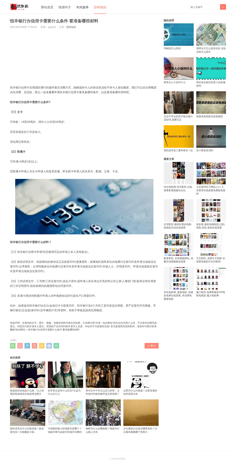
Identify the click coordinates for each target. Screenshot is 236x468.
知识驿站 (20, 329)
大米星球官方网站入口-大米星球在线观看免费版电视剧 (210, 190)
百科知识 (100, 7)
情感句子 (65, 7)
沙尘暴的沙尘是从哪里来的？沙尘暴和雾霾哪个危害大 (140, 430)
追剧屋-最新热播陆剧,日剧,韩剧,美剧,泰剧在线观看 (210, 225)
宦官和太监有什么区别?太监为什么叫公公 (64, 392)
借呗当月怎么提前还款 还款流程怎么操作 (211, 49)
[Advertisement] (84, 57)
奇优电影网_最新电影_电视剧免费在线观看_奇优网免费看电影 (178, 295)
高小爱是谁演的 (204, 150)
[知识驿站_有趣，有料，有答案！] (19, 6)
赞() (151, 345)
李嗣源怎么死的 (172, 48)
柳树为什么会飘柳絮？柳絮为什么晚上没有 (103, 430)
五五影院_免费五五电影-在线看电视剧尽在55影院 (210, 259)
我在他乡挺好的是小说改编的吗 (210, 83)
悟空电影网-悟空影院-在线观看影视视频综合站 (178, 188)
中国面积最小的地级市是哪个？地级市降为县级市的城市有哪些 (65, 430)
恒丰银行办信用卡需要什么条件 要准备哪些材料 (53, 329)
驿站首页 (47, 7)
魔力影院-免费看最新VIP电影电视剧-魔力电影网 (210, 293)
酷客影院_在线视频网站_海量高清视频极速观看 (178, 259)
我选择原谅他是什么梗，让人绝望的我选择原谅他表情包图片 (27, 392)
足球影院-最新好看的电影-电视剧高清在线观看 (178, 225)
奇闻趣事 (82, 7)
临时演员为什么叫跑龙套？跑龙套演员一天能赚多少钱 (27, 430)
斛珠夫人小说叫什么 (175, 82)
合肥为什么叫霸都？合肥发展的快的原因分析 (140, 392)
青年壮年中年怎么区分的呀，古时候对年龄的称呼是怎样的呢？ (103, 392)
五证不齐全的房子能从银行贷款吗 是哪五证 (178, 117)
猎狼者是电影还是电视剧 (209, 116)
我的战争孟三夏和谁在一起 (178, 150)
